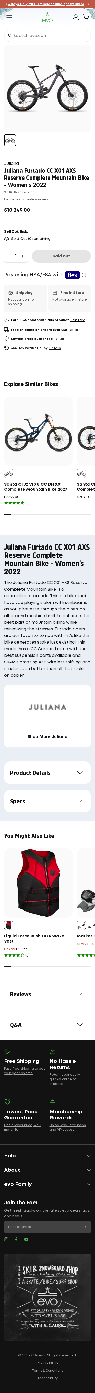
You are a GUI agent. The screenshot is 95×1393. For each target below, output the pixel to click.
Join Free (77, 320)
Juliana (11, 164)
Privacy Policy (47, 1363)
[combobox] (47, 36)
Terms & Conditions (47, 1370)
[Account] (76, 17)
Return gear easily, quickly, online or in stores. (65, 1079)
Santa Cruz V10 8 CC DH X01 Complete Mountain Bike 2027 (35, 487)
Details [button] (74, 330)
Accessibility (47, 1378)
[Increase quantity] (23, 256)
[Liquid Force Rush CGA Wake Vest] (38, 882)
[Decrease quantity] (9, 256)
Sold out (61, 256)
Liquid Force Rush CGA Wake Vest (34, 938)
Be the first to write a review (26, 199)
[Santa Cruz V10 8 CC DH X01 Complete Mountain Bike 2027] (38, 431)
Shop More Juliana (48, 737)
